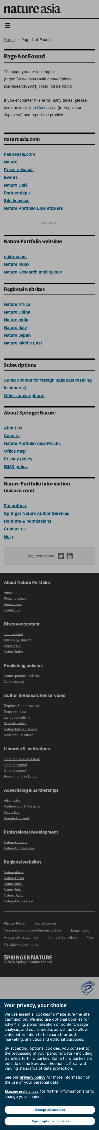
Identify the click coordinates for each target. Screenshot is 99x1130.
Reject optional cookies (50, 1121)
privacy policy (32, 1077)
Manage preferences (21, 1091)
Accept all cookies (50, 1110)
